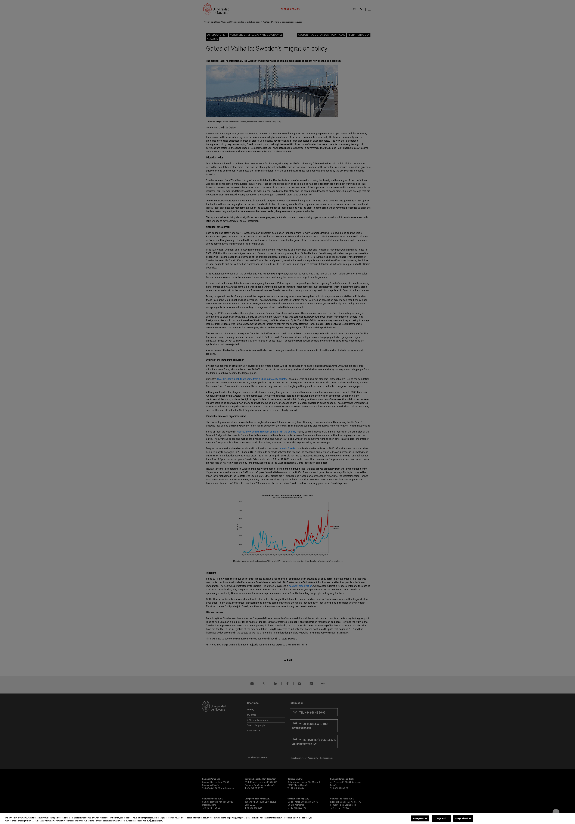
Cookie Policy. (157, 820)
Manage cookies (420, 818)
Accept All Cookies (463, 818)
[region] (287, 818)
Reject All (441, 818)
